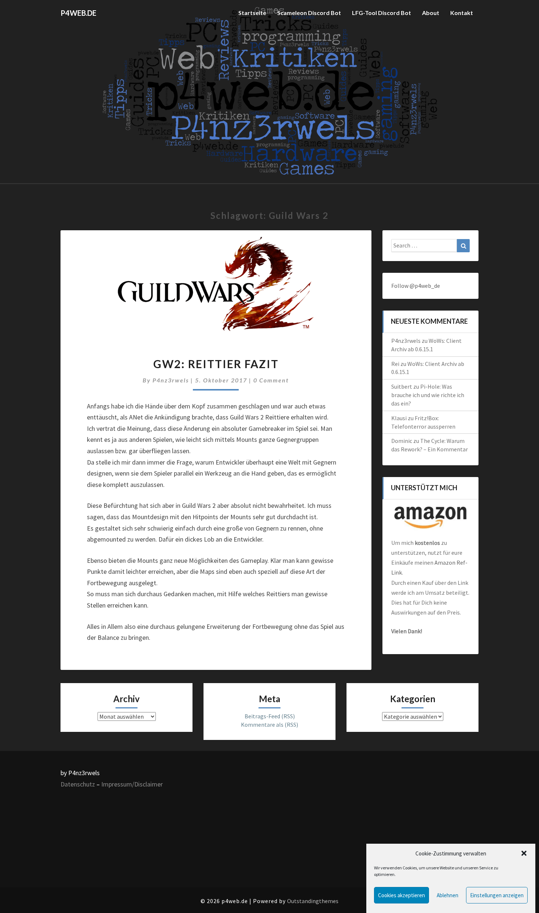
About (430, 12)
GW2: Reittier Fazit (216, 363)
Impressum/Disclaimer (132, 784)
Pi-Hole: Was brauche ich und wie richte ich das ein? (427, 395)
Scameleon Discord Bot (309, 12)
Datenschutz (77, 784)
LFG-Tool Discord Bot (381, 12)
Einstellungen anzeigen (497, 895)
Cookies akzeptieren (401, 895)
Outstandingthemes (312, 901)
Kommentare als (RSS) (269, 724)
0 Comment (271, 380)
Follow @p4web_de (415, 285)
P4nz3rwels (171, 380)
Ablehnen (447, 895)
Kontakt (461, 12)
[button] (524, 853)
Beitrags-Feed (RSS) (270, 716)
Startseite (252, 12)
